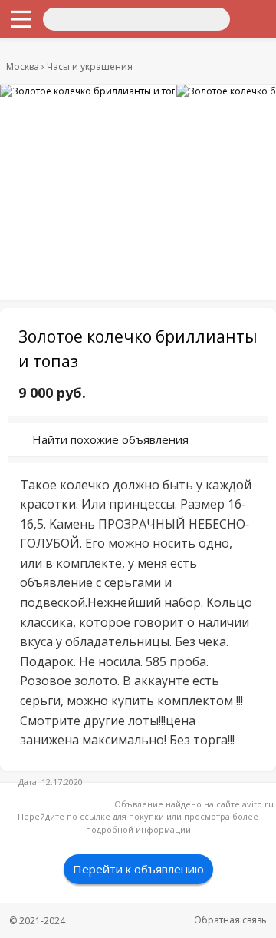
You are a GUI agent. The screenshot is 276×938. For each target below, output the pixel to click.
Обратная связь (230, 919)
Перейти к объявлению (138, 869)
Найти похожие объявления (110, 439)
